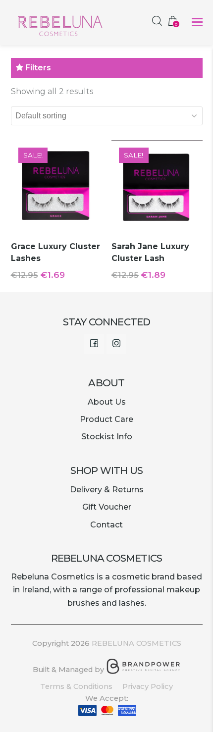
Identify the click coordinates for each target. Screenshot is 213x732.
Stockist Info (106, 436)
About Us (107, 402)
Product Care (106, 419)
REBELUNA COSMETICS (136, 643)
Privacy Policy (147, 686)
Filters (37, 67)
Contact (106, 524)
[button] (197, 22)
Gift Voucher (106, 507)
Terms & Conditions (76, 686)
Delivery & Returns (107, 489)
